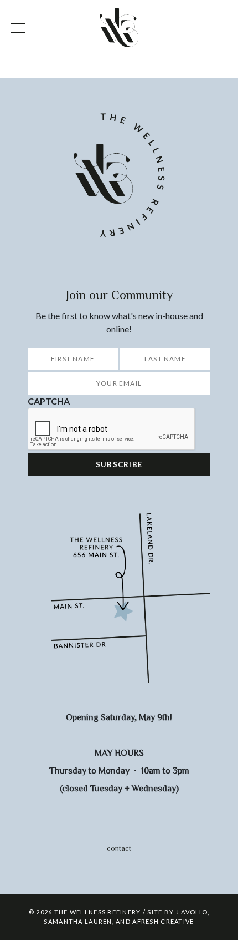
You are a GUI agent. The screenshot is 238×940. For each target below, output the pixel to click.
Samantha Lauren (78, 921)
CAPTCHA (49, 401)
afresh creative (163, 921)
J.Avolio (192, 912)
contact (119, 848)
